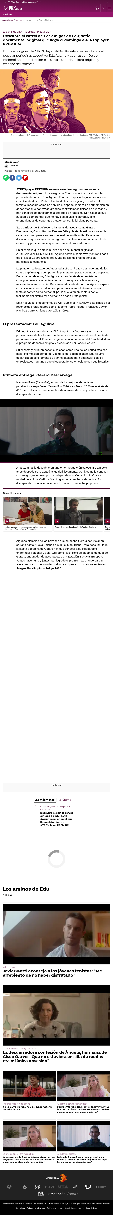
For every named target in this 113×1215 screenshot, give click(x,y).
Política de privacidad (36, 1208)
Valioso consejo (10, 967)
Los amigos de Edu (26, 889)
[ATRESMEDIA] (56, 1178)
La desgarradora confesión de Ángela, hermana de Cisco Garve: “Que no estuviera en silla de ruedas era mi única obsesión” (55, 1057)
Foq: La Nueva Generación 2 (28, 2)
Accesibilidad (91, 1208)
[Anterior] (5, 2)
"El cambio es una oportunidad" (72, 1104)
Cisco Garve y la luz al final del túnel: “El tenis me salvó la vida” (27, 1108)
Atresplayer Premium (12, 20)
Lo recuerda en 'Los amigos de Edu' (19, 1049)
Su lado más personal (67, 1154)
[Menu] (109, 8)
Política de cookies (55, 1208)
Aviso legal (20, 1208)
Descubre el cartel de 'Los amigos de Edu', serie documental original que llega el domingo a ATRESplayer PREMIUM (56, 819)
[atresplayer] (97, 8)
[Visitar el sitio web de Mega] (63, 1187)
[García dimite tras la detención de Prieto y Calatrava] (78, 511)
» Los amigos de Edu (33, 20)
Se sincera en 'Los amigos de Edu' (18, 1154)
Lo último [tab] (65, 800)
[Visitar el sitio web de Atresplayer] (56, 1194)
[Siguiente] (108, 2)
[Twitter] (6, 166)
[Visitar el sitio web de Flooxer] (72, 1194)
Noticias (7, 14)
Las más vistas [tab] (44, 800)
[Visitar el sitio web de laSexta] (25, 1187)
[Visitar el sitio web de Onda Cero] (88, 1187)
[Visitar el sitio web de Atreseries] (75, 1187)
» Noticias (48, 20)
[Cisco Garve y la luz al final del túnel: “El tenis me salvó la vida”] (29, 1086)
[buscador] (103, 8)
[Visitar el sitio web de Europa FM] (101, 1187)
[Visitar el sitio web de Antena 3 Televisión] (12, 1187)
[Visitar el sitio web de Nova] (50, 1187)
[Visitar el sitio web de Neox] (37, 1187)
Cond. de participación (74, 1208)
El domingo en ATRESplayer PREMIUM (55, 808)
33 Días (11, 2)
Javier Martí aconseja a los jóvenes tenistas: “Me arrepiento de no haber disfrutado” (52, 973)
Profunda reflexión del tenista (16, 1104)
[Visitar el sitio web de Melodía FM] (40, 1194)
